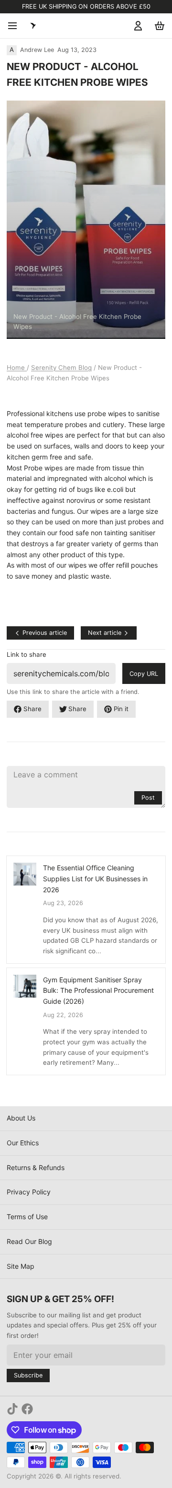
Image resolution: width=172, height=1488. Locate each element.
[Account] (136, 26)
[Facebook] (27, 1409)
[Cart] (157, 26)
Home (17, 367)
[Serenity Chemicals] (33, 26)
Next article (104, 632)
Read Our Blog (29, 1241)
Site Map (20, 1266)
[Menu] (16, 26)
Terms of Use (27, 1217)
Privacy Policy (29, 1192)
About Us (21, 1118)
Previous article (44, 632)
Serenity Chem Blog (61, 367)
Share (32, 709)
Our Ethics (23, 1143)
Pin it (121, 709)
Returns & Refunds (35, 1167)
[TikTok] (12, 1409)
